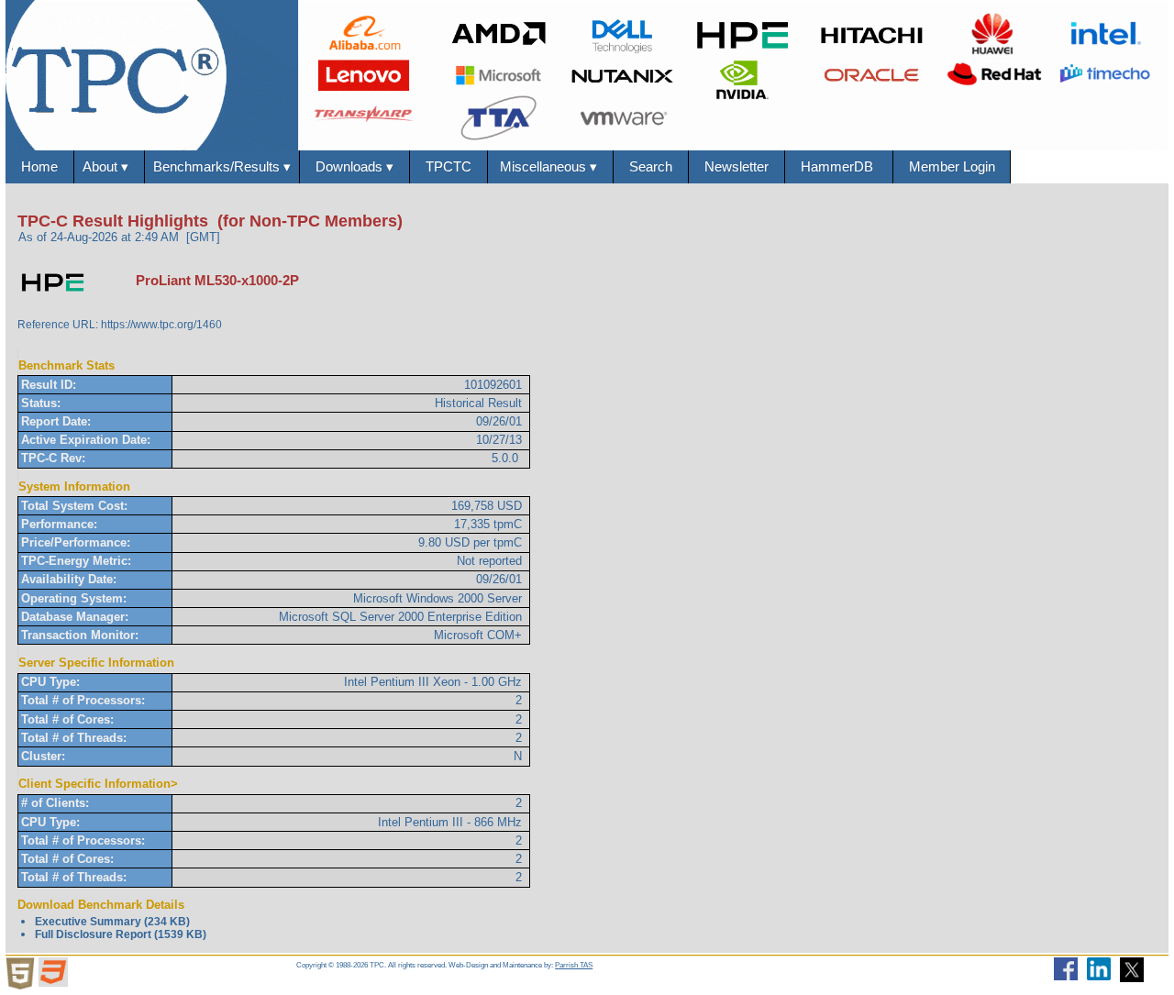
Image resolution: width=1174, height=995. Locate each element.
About (109, 166)
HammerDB (838, 166)
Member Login (952, 166)
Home (39, 166)
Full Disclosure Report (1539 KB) (120, 934)
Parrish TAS (574, 964)
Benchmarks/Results (222, 166)
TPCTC (448, 166)
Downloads (354, 166)
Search (651, 166)
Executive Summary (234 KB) (112, 921)
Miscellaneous (550, 166)
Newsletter (736, 166)
